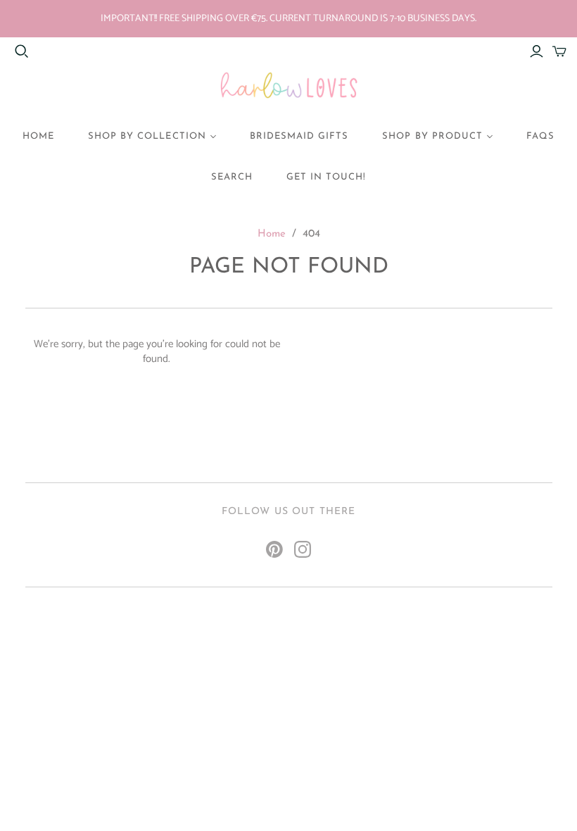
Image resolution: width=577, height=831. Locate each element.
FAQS (540, 136)
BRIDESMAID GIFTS (299, 136)
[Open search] (22, 51)
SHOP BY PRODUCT (432, 136)
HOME (38, 136)
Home (272, 234)
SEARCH (232, 177)
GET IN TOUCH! (326, 177)
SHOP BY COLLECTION (147, 136)
